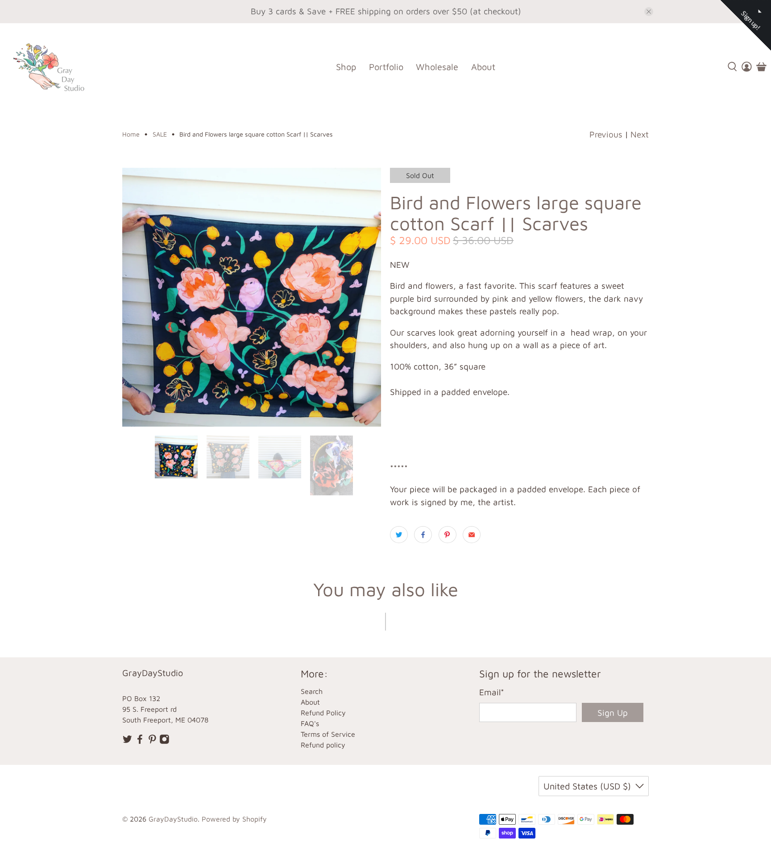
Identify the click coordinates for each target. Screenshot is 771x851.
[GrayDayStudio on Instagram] (164, 742)
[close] (648, 11)
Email (491, 692)
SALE (160, 134)
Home (131, 134)
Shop (346, 67)
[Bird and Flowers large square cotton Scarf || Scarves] (251, 297)
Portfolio (386, 67)
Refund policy (323, 745)
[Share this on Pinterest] (447, 534)
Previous (605, 134)
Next (639, 134)
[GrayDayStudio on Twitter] (127, 742)
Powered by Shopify (234, 819)
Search (312, 691)
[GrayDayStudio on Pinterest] (152, 742)
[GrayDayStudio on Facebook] (140, 742)
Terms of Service (328, 734)
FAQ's (310, 723)
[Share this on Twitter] (399, 534)
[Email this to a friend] (472, 534)
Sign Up (612, 713)
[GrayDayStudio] (55, 67)
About (483, 67)
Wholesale (437, 67)
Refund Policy (323, 713)
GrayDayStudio (173, 819)
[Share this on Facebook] (423, 534)
